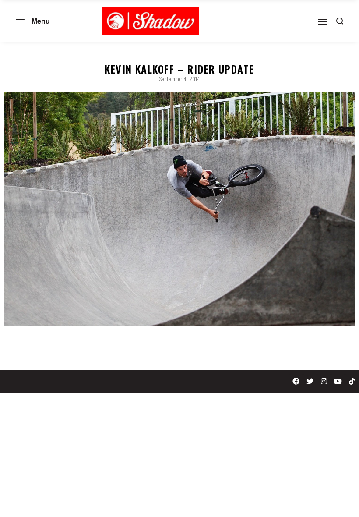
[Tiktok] (352, 381)
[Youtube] (338, 381)
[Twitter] (310, 381)
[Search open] (340, 21)
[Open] (322, 21)
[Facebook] (296, 381)
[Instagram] (324, 381)
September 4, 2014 (179, 78)
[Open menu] (20, 21)
